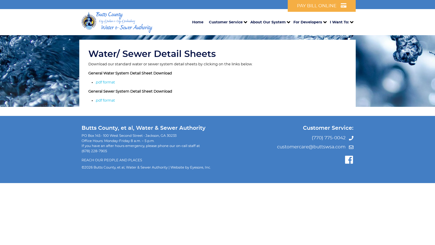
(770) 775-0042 (329, 138)
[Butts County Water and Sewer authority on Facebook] (348, 159)
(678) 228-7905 (94, 151)
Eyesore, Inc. (200, 167)
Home (197, 22)
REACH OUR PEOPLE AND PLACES (112, 160)
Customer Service (226, 22)
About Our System (268, 22)
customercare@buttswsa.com (312, 147)
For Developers (307, 22)
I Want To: (339, 22)
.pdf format (105, 82)
